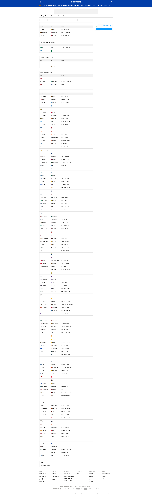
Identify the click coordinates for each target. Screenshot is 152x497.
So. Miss (53, 317)
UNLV (44, 84)
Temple (43, 78)
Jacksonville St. (55, 131)
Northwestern (44, 339)
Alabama (44, 433)
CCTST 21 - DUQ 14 (65, 105)
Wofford (43, 380)
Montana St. (54, 235)
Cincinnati (44, 440)
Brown (43, 99)
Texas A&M (45, 424)
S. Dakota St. (44, 320)
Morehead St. (54, 213)
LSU (53, 436)
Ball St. (53, 266)
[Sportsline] (63, 488)
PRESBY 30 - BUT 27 (65, 165)
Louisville (54, 383)
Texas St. (54, 411)
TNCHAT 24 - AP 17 (65, 247)
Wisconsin (44, 376)
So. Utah (54, 326)
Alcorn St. (54, 276)
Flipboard (91, 483)
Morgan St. (54, 187)
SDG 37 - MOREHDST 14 (66, 213)
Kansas (53, 342)
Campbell (54, 250)
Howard (43, 187)
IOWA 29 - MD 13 (64, 118)
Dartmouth (54, 99)
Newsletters (104, 475)
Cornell (43, 102)
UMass (43, 156)
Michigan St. (54, 81)
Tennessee (55, 219)
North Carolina (45, 143)
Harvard (53, 128)
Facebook (91, 478)
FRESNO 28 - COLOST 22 (66, 449)
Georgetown (54, 153)
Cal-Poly (43, 291)
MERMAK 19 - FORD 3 (65, 159)
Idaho (43, 405)
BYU (44, 348)
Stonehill (43, 137)
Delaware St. (54, 197)
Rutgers (53, 112)
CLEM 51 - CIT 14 (64, 345)
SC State (54, 225)
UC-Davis (44, 399)
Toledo (53, 47)
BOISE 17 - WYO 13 (65, 414)
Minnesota (54, 358)
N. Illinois (44, 35)
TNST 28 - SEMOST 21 (65, 395)
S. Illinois (54, 222)
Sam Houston (44, 131)
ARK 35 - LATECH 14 (65, 389)
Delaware (44, 172)
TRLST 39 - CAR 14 (65, 285)
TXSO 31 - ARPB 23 (65, 323)
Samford (54, 329)
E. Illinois (43, 178)
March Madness (42, 479)
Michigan (54, 339)
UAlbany (54, 184)
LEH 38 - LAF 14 (64, 96)
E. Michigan (54, 50)
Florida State (54, 228)
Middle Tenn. (54, 269)
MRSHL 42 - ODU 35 (65, 427)
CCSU (53, 105)
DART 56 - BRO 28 (65, 99)
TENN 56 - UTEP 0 (65, 219)
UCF (43, 370)
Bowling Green (45, 266)
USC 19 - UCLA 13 (64, 452)
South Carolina (56, 380)
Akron (43, 29)
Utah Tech (44, 326)
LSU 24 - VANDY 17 (65, 436)
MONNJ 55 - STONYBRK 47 (66, 194)
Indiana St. (44, 257)
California (54, 361)
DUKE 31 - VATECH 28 (65, 443)
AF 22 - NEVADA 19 (65, 455)
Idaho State (54, 405)
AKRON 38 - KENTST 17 (66, 29)
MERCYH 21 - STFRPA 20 (66, 216)
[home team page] (41, 29)
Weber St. (54, 291)
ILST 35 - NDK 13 (64, 200)
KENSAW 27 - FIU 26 (65, 298)
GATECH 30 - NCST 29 (65, 66)
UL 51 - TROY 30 (64, 402)
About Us (54, 473)
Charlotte (44, 288)
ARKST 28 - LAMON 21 (65, 307)
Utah (53, 430)
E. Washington (45, 295)
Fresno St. (54, 449)
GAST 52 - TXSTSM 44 (65, 411)
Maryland (54, 118)
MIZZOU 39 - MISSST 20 (66, 392)
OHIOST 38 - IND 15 (65, 115)
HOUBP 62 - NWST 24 (65, 310)
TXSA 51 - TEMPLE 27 (65, 78)
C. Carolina (54, 351)
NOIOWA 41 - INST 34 (65, 257)
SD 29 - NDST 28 (64, 231)
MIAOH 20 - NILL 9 (65, 35)
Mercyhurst (54, 216)
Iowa (43, 118)
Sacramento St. (55, 399)
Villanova (54, 172)
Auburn (53, 424)
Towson (43, 250)
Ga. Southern (44, 351)
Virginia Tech (44, 443)
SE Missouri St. (45, 395)
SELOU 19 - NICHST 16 (65, 62)
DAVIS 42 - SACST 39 (65, 398)
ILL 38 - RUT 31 (64, 112)
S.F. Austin (54, 279)
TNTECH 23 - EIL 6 (65, 178)
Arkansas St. (54, 307)
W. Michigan (44, 32)
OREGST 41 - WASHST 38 (66, 408)
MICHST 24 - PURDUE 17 (66, 81)
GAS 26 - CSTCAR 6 (65, 351)
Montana (43, 235)
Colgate (43, 169)
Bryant (53, 209)
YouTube (91, 473)
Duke (53, 443)
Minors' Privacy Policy (69, 476)
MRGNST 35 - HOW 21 (65, 187)
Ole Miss (44, 124)
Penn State (45, 358)
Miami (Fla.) (55, 146)
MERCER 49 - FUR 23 (65, 301)
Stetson (53, 175)
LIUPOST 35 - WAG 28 (65, 121)
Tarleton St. (54, 285)
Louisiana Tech (45, 389)
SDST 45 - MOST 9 (64, 320)
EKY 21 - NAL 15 (64, 238)
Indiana (44, 115)
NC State (43, 66)
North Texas (54, 332)
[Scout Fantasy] (91, 488)
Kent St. (53, 29)
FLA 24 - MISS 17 (64, 124)
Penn (43, 206)
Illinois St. (54, 200)
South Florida (54, 364)
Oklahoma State (55, 367)
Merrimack (44, 159)
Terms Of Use (67, 473)
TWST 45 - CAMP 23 (65, 250)
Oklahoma (54, 433)
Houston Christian (55, 310)
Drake (43, 175)
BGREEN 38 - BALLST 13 (66, 266)
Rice (43, 244)
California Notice (68, 480)
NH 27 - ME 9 (63, 203)
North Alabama (45, 238)
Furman (43, 301)
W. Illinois (54, 241)
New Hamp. (44, 203)
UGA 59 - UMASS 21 (65, 156)
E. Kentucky (54, 238)
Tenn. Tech (54, 178)
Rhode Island (44, 209)
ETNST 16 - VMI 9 (64, 109)
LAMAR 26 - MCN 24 (65, 446)
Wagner (53, 121)
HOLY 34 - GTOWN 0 (65, 153)
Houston (54, 417)
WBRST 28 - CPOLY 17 (65, 291)
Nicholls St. (54, 63)
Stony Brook (54, 194)
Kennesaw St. (54, 298)
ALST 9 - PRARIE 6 (65, 313)
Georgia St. (44, 411)
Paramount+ (54, 478)
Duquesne (44, 105)
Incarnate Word (45, 254)
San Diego (44, 213)
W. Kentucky (44, 191)
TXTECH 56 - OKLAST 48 (66, 367)
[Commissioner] (79, 488)
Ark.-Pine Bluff (55, 323)
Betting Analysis (42, 478)
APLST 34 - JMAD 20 (65, 272)
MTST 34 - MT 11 (64, 235)
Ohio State (55, 115)
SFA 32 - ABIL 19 (64, 279)
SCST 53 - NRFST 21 (65, 225)
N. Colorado (44, 386)
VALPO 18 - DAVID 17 (65, 263)
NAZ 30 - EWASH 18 (65, 295)
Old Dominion (55, 427)
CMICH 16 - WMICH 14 (65, 32)
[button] (109, 5)
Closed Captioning (68, 478)
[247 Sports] (55, 488)
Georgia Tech (54, 66)
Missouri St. (54, 320)
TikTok (90, 475)
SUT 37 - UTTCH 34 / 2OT (66, 326)
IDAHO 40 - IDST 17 (65, 405)
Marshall (43, 427)
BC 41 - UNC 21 (64, 143)
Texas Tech (44, 367)
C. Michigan (54, 32)
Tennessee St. (54, 395)
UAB (53, 244)
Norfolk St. (44, 225)
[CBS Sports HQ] (73, 486)
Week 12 (43, 20)
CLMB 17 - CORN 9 (65, 102)
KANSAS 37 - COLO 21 (65, 342)
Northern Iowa (55, 257)
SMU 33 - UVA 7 (64, 134)
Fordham (54, 159)
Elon (43, 181)
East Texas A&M (55, 254)
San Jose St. (54, 84)
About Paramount (55, 476)
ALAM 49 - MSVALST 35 (66, 162)
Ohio (43, 47)
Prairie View (44, 313)
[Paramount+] (71, 488)
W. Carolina (44, 329)
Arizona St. (55, 348)
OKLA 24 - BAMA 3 (65, 433)
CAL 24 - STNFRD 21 (65, 361)
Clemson (55, 345)
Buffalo (43, 50)
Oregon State (54, 408)
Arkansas (54, 389)
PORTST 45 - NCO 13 (65, 386)
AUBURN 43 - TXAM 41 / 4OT (67, 424)
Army (44, 421)
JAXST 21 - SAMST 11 (65, 131)
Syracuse (54, 140)
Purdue (43, 81)
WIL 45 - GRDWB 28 (65, 241)
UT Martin (54, 304)
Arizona (43, 282)
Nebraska (54, 376)
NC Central (44, 197)
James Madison (45, 273)
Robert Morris (55, 137)
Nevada (53, 455)
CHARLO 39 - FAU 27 (65, 288)
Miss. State (54, 392)
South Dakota (54, 232)
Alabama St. (54, 313)
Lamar (43, 446)
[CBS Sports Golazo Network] (85, 486)
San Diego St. (44, 354)
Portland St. (54, 386)
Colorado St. (44, 449)
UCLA (53, 452)
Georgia (54, 156)
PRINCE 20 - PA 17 (65, 206)
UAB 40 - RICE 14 (64, 244)
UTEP (43, 219)
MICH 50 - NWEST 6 (65, 339)
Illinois (44, 112)
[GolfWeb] (98, 488)
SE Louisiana (44, 63)
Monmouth (44, 194)
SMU (44, 134)
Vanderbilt (44, 436)
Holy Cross (44, 153)
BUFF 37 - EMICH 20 (65, 50)
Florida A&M (44, 336)
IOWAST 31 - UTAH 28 (65, 430)
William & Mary (45, 150)
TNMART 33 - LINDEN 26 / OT (67, 304)
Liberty (53, 191)
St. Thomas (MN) (55, 260)
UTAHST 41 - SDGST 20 (65, 354)
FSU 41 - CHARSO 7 (65, 228)
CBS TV (53, 479)
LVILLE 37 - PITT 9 (64, 383)
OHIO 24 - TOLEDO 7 (65, 47)
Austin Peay (54, 247)
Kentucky (44, 373)
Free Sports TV (42, 476)
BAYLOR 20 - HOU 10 (65, 417)
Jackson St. (44, 276)
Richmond (54, 150)
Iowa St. (44, 430)
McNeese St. (54, 446)
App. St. (53, 273)
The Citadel (44, 345)
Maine (53, 203)
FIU (43, 298)
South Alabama (45, 317)
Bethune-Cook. (55, 336)
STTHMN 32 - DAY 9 (65, 260)
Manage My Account (106, 473)
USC (43, 452)
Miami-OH (54, 35)
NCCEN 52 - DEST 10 (65, 197)
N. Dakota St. (44, 232)
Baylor (43, 417)
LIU (42, 121)
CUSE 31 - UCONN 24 (65, 140)
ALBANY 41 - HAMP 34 (65, 184)
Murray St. (44, 222)
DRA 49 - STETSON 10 (65, 175)
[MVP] (85, 488)
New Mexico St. (45, 269)
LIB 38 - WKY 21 (64, 191)
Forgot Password (105, 478)
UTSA (53, 78)
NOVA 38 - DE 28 (64, 172)
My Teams (104, 476)
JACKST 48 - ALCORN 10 (66, 276)
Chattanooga (44, 247)
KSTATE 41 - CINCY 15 (65, 439)
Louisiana (54, 402)
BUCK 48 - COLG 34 (65, 168)
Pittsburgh (44, 383)
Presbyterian (54, 165)
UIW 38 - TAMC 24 (65, 254)
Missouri (44, 392)
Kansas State (54, 440)
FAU (53, 288)
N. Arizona (54, 295)
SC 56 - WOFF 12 (64, 380)
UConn (43, 140)
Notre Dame (55, 421)
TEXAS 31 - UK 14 (64, 373)
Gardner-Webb (45, 241)
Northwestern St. (45, 310)
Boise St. (44, 414)
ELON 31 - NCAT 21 (65, 181)
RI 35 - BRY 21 (64, 209)
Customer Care (80, 475)
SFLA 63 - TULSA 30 (65, 364)
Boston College (55, 143)
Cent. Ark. (44, 285)
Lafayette (44, 96)
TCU (53, 282)
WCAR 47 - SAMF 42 (65, 329)
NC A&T (53, 181)
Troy (43, 402)
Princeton (54, 206)
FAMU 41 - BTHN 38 (65, 335)
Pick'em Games (42, 473)
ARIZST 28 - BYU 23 (65, 348)
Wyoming (54, 414)
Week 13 (51, 20)
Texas (54, 373)
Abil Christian (44, 279)
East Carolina (44, 332)
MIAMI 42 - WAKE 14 (65, 146)
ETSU (43, 109)
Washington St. (45, 408)
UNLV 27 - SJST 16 (64, 84)
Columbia (54, 102)
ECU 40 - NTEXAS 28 (65, 332)
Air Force (44, 455)
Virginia (53, 134)
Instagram (91, 476)
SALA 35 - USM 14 (64, 317)
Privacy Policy (67, 475)
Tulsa (43, 364)
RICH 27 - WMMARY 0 (65, 150)
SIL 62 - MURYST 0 (65, 222)
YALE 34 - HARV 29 (65, 127)
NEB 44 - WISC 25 (64, 376)
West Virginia (54, 370)
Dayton (43, 260)
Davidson (44, 263)
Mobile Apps (42, 481)
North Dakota (44, 200)
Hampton (44, 184)
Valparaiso (54, 263)
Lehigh (53, 96)
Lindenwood (44, 304)
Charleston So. (45, 228)
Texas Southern (45, 323)
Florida (53, 124)
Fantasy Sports (42, 475)
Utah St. (53, 354)
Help (78, 473)
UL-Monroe (44, 307)
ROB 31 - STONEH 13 (65, 137)
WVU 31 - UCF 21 (64, 370)
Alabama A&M (44, 162)
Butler (43, 165)
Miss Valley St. (55, 162)
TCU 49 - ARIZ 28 (64, 282)
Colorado (44, 342)
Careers (53, 475)
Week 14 (59, 20)
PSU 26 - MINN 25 (64, 358)
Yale (43, 128)
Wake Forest (44, 146)
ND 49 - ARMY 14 (64, 421)
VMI (53, 109)
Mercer (53, 301)
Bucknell (54, 169)
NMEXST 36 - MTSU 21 (65, 269)
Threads (91, 481)
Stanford (43, 361)
